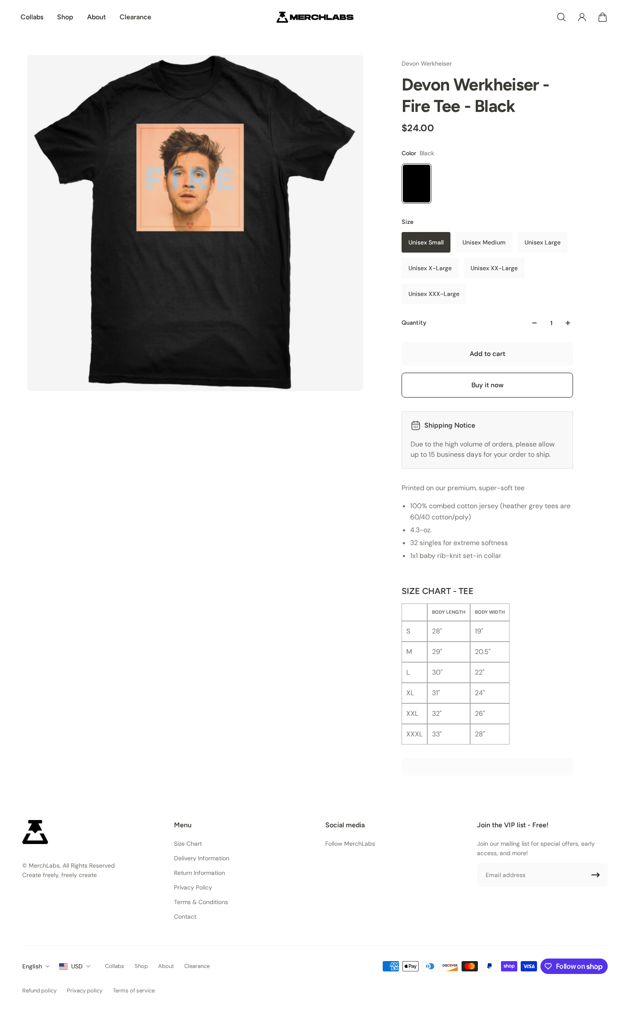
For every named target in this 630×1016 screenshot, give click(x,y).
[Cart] (602, 17)
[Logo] (315, 17)
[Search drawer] (561, 17)
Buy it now (487, 385)
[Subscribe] (596, 875)
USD (77, 966)
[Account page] (582, 17)
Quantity (414, 322)
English (32, 966)
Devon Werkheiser (427, 63)
